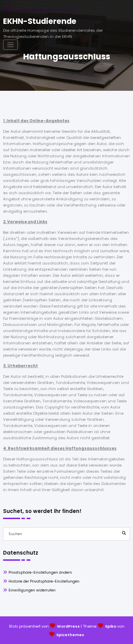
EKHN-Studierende (39, 21)
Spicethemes (70, 635)
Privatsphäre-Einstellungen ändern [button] (40, 572)
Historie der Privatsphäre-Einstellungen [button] (44, 581)
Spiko (110, 626)
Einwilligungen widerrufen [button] (32, 590)
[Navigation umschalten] (10, 45)
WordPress (68, 626)
